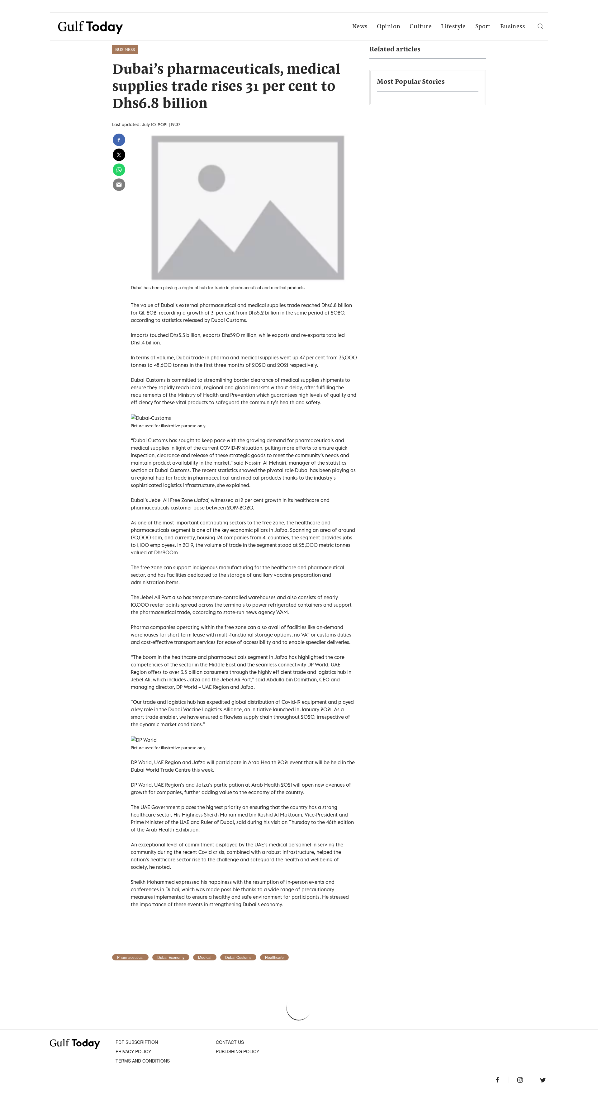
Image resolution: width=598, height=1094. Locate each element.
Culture (421, 27)
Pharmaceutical (130, 957)
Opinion (389, 27)
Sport (483, 27)
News (360, 27)
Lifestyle (453, 27)
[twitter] (119, 155)
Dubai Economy (170, 957)
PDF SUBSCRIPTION (137, 1042)
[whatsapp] (119, 169)
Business (512, 27)
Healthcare (274, 957)
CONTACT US (230, 1042)
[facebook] (119, 140)
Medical (204, 957)
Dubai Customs (238, 957)
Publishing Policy (237, 1051)
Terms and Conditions (143, 1061)
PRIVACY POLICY (133, 1051)
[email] (119, 184)
